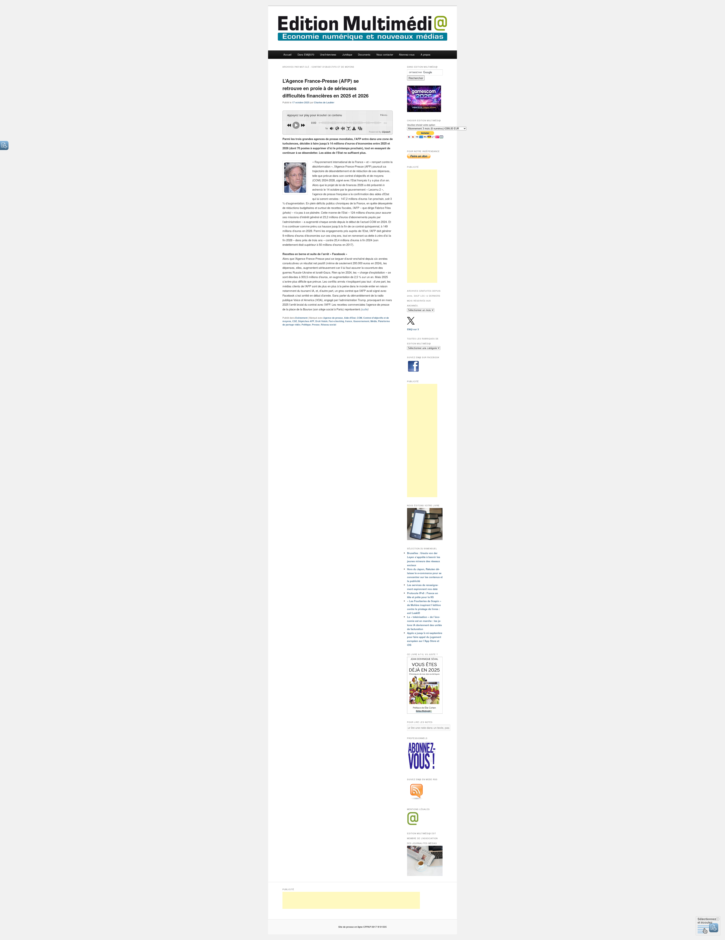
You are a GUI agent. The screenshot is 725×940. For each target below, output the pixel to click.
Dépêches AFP (306, 321)
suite (365, 309)
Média (373, 321)
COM (359, 317)
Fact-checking (336, 321)
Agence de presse (333, 317)
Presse (316, 324)
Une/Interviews (328, 54)
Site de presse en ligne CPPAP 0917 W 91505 (362, 926)
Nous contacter (384, 54)
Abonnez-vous (407, 54)
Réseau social (328, 324)
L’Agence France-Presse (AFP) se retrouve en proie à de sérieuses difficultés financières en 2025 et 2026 (325, 88)
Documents (364, 54)
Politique (306, 324)
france (348, 321)
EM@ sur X (413, 329)
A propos (425, 54)
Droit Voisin (321, 321)
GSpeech (386, 132)
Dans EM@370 (306, 54)
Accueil (287, 54)
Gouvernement (361, 321)
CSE (294, 321)
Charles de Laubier (324, 102)
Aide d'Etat (350, 317)
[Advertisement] (422, 226)
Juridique (347, 54)
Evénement (301, 317)
